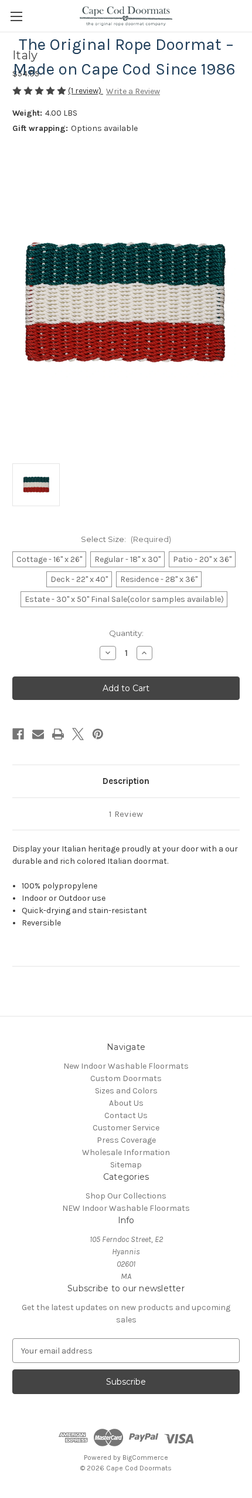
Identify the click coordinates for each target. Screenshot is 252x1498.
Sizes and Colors (126, 1091)
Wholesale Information (126, 1152)
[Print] (58, 734)
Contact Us (126, 1115)
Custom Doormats (126, 1078)
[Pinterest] (98, 734)
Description (126, 781)
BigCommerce (145, 1457)
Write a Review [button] (133, 91)
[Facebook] (18, 734)
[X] (78, 734)
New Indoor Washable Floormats (126, 1066)
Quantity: (126, 633)
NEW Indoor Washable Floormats (126, 1208)
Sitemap (126, 1165)
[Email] (38, 734)
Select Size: (126, 539)
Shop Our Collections (126, 1196)
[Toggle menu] (16, 16)
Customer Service (126, 1128)
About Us (126, 1103)
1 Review (126, 814)
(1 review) (85, 91)
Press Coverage (126, 1140)
